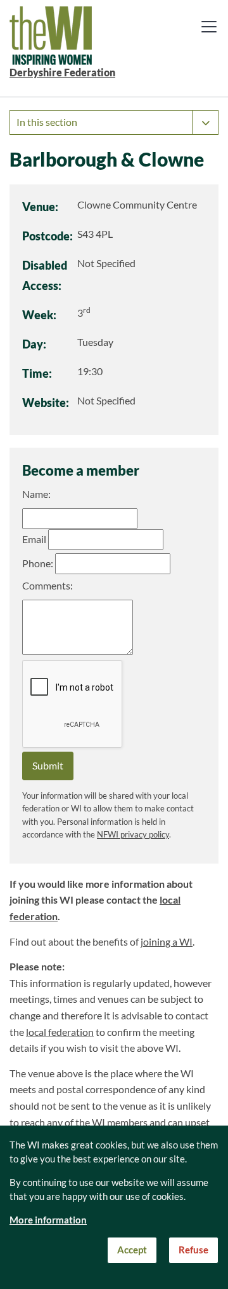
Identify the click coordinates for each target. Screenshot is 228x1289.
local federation (60, 1032)
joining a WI (167, 942)
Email (34, 539)
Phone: (37, 563)
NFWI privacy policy (133, 834)
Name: (36, 494)
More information (48, 1220)
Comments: (47, 585)
